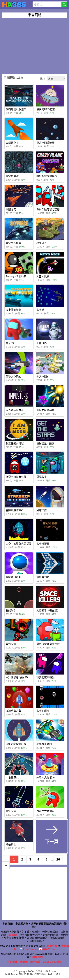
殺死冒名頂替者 (15, 409)
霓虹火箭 (11, 810)
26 (58, 859)
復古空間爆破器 (45, 142)
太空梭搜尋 (42, 543)
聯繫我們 (37, 956)
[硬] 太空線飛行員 (16, 744)
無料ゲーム (48, 949)
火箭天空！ (12, 142)
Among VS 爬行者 (16, 276)
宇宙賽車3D (12, 777)
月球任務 (41, 510)
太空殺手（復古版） (48, 610)
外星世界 (41, 343)
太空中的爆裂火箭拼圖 (18, 543)
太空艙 (40, 309)
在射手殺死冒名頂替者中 (50, 209)
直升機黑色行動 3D (17, 677)
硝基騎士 (11, 844)
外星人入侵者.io (45, 777)
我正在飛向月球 (15, 443)
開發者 (24, 961)
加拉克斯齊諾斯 (45, 409)
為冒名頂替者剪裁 (16, 476)
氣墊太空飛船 (13, 376)
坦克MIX (41, 242)
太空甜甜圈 (42, 710)
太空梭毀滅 (12, 176)
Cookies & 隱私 (52, 961)
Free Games (30, 949)
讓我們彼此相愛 (45, 677)
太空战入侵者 (13, 242)
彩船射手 (11, 610)
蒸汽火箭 (11, 643)
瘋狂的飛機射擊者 (46, 176)
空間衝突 (11, 209)
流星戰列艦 (42, 577)
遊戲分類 (52, 945)
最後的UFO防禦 (45, 109)
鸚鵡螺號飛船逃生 (16, 109)
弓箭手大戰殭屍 (45, 810)
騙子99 (10, 343)
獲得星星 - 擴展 (45, 443)
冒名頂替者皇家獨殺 (48, 643)
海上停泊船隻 (13, 309)
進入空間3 (42, 376)
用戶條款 (35, 961)
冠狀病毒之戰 (13, 710)
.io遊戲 (12, 934)
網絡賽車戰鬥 (44, 744)
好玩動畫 (12, 961)
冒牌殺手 (41, 476)
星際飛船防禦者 (15, 510)
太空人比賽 (42, 276)
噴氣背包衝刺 (13, 577)
